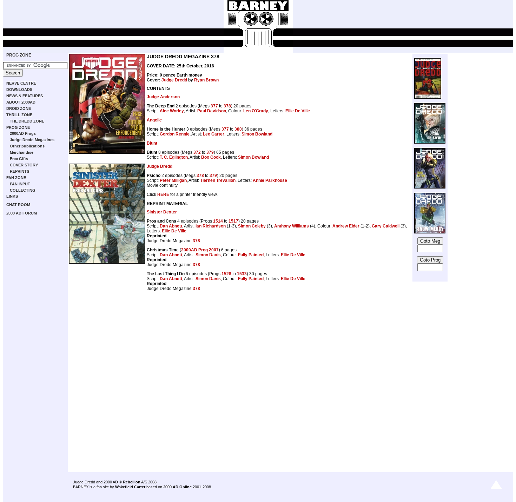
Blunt (152, 143)
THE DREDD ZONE (27, 121)
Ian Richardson (211, 226)
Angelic (154, 120)
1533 (242, 273)
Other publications (27, 146)
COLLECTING (22, 190)
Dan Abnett (171, 226)
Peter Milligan (173, 180)
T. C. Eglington (174, 157)
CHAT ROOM (18, 205)
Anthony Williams (291, 226)
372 (197, 152)
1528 (226, 273)
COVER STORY (24, 165)
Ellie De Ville (297, 110)
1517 (233, 221)
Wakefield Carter (130, 487)
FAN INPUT (20, 184)
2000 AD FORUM (21, 213)
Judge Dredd (174, 80)
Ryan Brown (206, 80)
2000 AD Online (177, 487)
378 (227, 106)
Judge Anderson (163, 96)
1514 (218, 221)
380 (238, 129)
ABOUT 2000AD (20, 102)
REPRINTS (19, 171)
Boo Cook (211, 157)
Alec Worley (172, 110)
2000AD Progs (23, 133)
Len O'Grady (255, 110)
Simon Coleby (252, 226)
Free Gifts (19, 159)
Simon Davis (208, 254)
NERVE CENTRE (21, 83)
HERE (163, 194)
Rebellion (131, 482)
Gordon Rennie (175, 134)
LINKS (12, 196)
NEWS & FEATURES (24, 96)
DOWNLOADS (19, 89)
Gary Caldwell (385, 226)
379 (210, 152)
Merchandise (21, 152)
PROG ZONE (18, 55)
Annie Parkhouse (270, 180)
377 (214, 106)
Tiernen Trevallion (218, 180)
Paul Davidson (211, 110)
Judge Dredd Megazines (32, 140)
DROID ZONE (18, 108)
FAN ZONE (16, 178)
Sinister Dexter (162, 212)
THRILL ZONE (19, 115)
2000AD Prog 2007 (200, 249)
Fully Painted (251, 254)
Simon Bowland (257, 134)
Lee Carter (213, 134)
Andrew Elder (345, 226)
